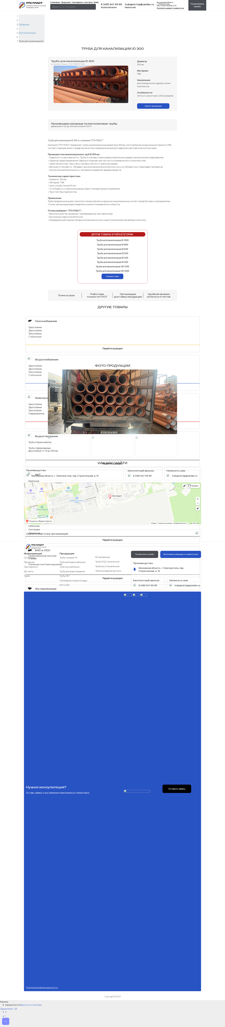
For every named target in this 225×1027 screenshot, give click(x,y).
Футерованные (102, 557)
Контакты (28, 571)
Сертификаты (31, 566)
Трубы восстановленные (107, 566)
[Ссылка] (33, 5)
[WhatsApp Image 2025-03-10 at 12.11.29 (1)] (156, 446)
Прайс (27, 576)
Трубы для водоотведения (72, 571)
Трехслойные (35, 333)
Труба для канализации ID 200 (112, 262)
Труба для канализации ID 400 (112, 257)
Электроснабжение (70, 566)
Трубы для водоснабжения (72, 562)
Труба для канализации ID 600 (112, 249)
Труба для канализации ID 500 (112, 253)
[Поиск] (93, 7)
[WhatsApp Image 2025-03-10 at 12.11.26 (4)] (91, 84)
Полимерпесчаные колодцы (73, 580)
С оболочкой (35, 336)
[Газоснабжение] (31, 321)
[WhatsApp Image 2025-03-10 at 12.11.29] (112, 402)
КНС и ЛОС (65, 585)
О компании (29, 557)
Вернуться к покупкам (31, 1004)
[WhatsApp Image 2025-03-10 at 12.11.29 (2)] (112, 446)
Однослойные (35, 327)
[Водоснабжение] (31, 359)
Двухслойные (35, 330)
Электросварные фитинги (108, 570)
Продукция (29, 562)
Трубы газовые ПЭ (68, 557)
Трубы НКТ (65, 576)
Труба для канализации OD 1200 (112, 266)
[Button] (5, 1021)
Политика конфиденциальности (42, 987)
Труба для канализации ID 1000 (112, 240)
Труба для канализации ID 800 (112, 244)
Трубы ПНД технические (107, 561)
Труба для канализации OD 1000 (112, 270)
